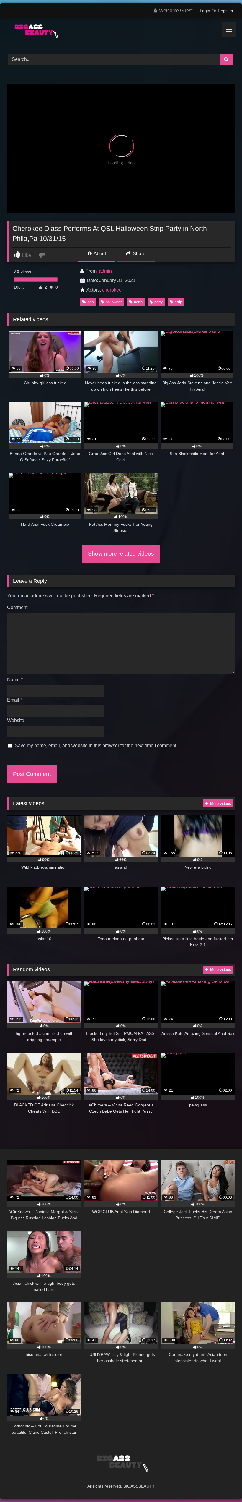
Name (15, 679)
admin (105, 270)
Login (205, 10)
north (138, 302)
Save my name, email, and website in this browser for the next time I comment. (96, 745)
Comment (17, 607)
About (99, 253)
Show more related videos (121, 554)
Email (14, 700)
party (158, 302)
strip (178, 302)
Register (225, 10)
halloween (114, 302)
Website (15, 720)
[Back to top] (223, 1484)
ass (91, 302)
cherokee (112, 289)
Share (138, 253)
